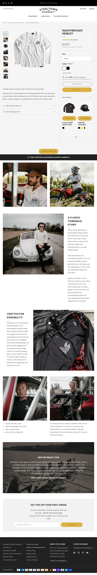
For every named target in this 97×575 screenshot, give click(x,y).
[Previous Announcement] (35, 3)
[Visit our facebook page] (3, 3)
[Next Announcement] (62, 3)
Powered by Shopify (69, 574)
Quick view (69, 118)
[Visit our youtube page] (11, 3)
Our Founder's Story (9, 560)
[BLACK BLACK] (68, 68)
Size (63, 54)
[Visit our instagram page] (6, 3)
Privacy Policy (31, 551)
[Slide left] (5, 29)
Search (91, 9)
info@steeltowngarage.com (83, 548)
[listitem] (48, 3)
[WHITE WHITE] (64, 68)
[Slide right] (5, 81)
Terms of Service (32, 560)
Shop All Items (47, 151)
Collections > (46, 16)
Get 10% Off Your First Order (12, 554)
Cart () (83, 9)
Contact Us (7, 547)
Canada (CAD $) (8, 8)
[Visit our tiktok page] (9, 3)
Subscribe (71, 525)
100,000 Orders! (8, 557)
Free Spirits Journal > (61, 16)
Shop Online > (33, 16)
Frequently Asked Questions (12, 544)
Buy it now (77, 90)
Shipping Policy (31, 557)
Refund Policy (31, 554)
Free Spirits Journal (9, 551)
